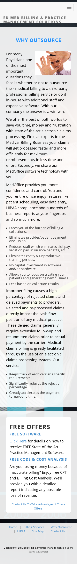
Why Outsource (61, 527)
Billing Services (34, 527)
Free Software (25, 434)
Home (13, 527)
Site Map (38, 531)
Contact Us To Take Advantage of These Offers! (38, 506)
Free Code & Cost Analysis (38, 459)
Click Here (18, 441)
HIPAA (21, 531)
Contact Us (58, 531)
